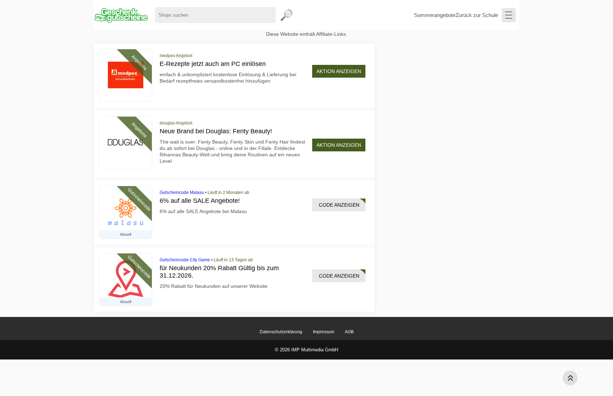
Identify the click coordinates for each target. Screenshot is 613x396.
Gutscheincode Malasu (182, 192)
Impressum (323, 331)
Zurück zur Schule (476, 15)
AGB (349, 331)
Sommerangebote (434, 15)
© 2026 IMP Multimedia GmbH (306, 349)
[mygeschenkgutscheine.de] (121, 15)
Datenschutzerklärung (281, 331)
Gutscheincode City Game (185, 259)
